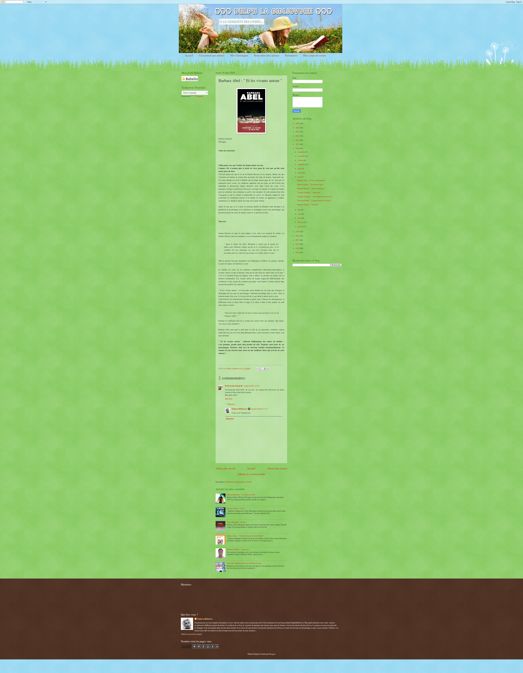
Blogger (272, 654)
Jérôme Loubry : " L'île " (236, 508)
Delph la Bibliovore (239, 409)
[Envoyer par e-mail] (257, 368)
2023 (298, 136)
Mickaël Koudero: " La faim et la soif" (241, 494)
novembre (302, 156)
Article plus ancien (277, 468)
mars (300, 218)
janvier (300, 226)
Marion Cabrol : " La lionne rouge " (310, 184)
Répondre (228, 398)
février (300, 222)
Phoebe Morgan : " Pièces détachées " (311, 188)
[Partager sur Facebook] (265, 368)
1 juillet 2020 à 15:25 (251, 386)
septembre (302, 164)
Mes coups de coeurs (314, 55)
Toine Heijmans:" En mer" (237, 522)
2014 (298, 252)
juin (299, 176)
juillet (300, 172)
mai (299, 209)
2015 (298, 248)
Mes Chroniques (239, 55)
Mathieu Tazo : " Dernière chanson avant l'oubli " (245, 535)
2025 (298, 127)
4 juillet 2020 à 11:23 (259, 409)
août (299, 168)
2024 (298, 131)
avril (300, 214)
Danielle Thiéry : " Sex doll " (308, 204)
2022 (298, 140)
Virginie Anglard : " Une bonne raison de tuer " (315, 196)
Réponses (231, 404)
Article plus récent (225, 468)
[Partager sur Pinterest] (267, 368)
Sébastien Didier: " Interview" (238, 549)
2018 (298, 235)
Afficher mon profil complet (191, 634)
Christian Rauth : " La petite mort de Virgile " (314, 200)
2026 (298, 123)
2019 (298, 231)
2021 (298, 144)
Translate (199, 96)
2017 (298, 240)
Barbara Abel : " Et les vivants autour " (311, 180)
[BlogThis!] (260, 368)
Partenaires (291, 55)
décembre (301, 152)
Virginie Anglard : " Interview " (309, 192)
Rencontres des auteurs (266, 55)
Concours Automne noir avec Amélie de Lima (244, 563)
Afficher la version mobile (251, 474)
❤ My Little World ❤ (233, 386)
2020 (298, 148)
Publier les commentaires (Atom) (239, 482)
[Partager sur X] (262, 368)
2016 (298, 244)
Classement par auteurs (212, 55)
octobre (301, 160)
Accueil (189, 55)
